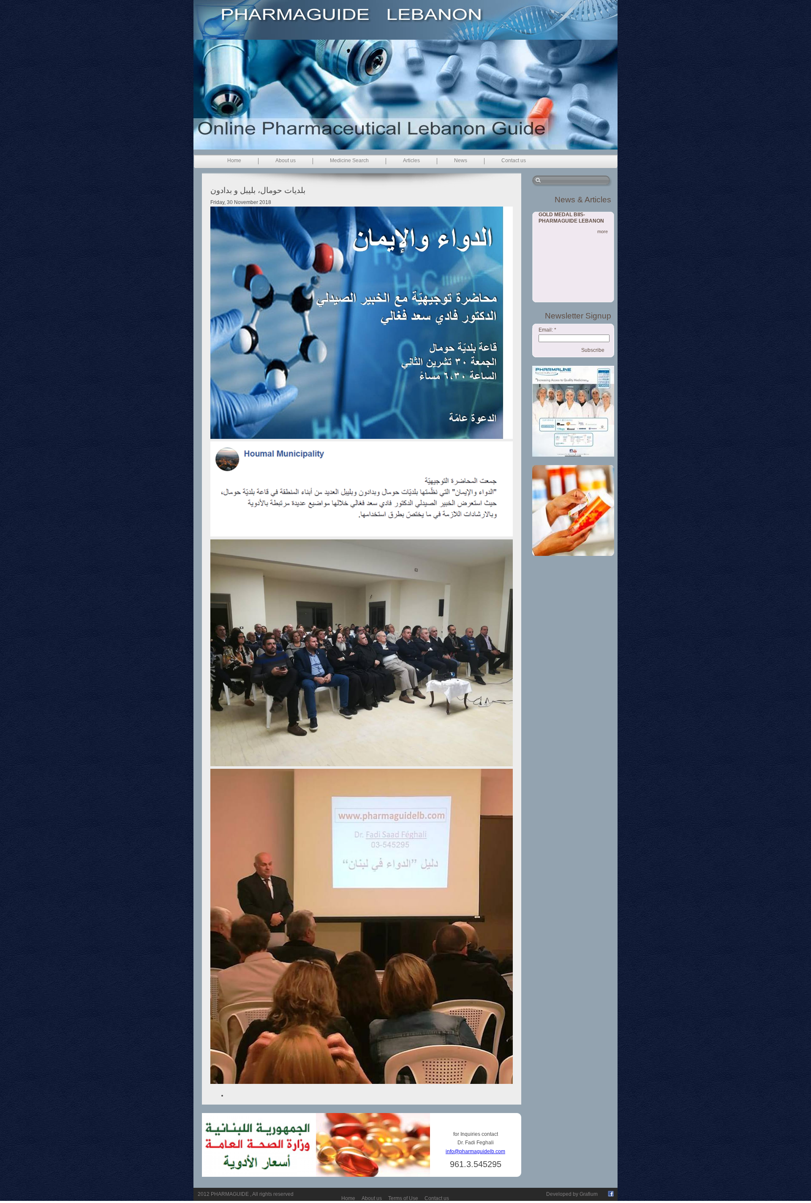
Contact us (513, 160)
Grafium (589, 1194)
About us (285, 160)
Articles (411, 160)
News (460, 160)
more (602, 231)
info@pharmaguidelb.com (475, 1151)
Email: (547, 330)
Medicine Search (349, 160)
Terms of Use (403, 1198)
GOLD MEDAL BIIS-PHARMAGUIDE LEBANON (571, 218)
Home (234, 160)
